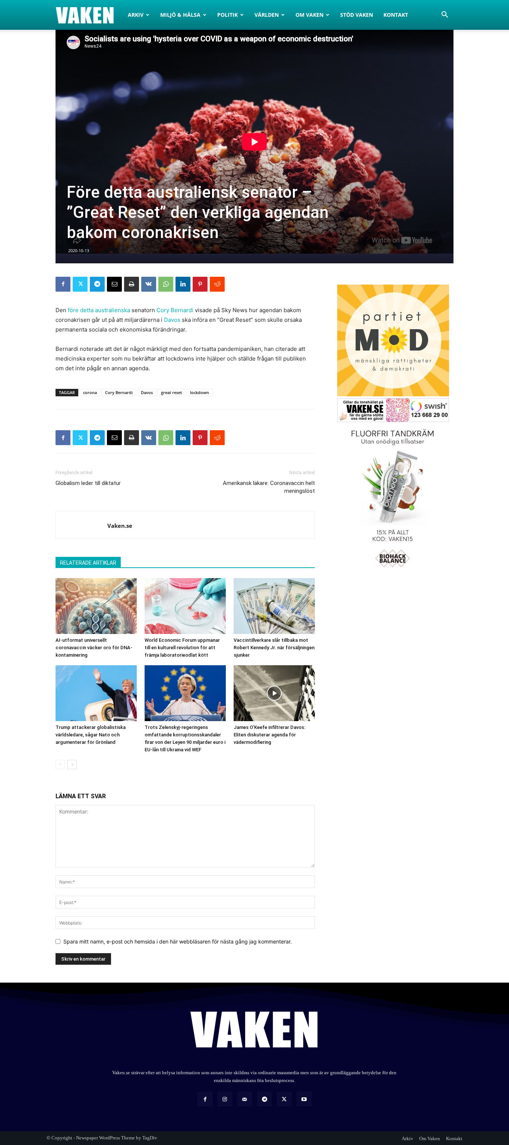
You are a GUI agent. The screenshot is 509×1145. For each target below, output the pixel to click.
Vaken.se (119, 525)
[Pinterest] (200, 284)
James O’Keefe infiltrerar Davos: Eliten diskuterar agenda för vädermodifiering (269, 734)
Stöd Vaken (356, 14)
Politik (227, 14)
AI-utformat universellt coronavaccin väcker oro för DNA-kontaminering (94, 647)
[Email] (114, 284)
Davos (172, 319)
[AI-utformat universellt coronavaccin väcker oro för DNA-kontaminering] (96, 606)
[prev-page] (60, 764)
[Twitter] (80, 284)
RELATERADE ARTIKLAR (88, 563)
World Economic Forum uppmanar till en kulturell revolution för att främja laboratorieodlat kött (182, 647)
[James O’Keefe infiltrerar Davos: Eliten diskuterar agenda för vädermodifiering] (274, 693)
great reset (171, 392)
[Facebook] (63, 284)
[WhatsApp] (165, 284)
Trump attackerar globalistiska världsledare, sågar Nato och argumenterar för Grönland (91, 734)
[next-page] (72, 764)
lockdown (199, 392)
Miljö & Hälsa (180, 14)
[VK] (148, 284)
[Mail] (244, 1099)
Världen (267, 14)
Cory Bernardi (175, 310)
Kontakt (395, 14)
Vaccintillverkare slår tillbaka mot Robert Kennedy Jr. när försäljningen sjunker (274, 647)
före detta (81, 310)
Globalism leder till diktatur (88, 483)
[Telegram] (97, 284)
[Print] (131, 284)
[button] (444, 15)
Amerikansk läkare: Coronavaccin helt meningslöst (269, 487)
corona (90, 392)
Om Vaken (309, 14)
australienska (112, 310)
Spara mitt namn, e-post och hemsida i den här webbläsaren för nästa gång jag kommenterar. (177, 941)
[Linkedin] (183, 284)
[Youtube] (304, 1099)
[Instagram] (225, 1099)
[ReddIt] (217, 284)
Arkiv (135, 14)
